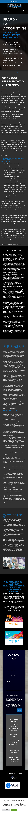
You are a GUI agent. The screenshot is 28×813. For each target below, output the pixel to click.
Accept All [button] (14, 809)
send (19, 710)
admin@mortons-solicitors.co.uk (14, 742)
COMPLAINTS (9, 773)
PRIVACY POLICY (18, 773)
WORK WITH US (18, 771)
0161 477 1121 (14, 1)
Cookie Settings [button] (6, 809)
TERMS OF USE (9, 771)
